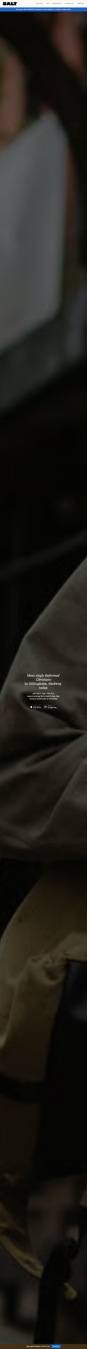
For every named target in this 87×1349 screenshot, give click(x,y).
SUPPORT (80, 3)
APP (47, 3)
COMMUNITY (69, 3)
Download (56, 1346)
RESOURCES (57, 3)
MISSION (39, 3)
